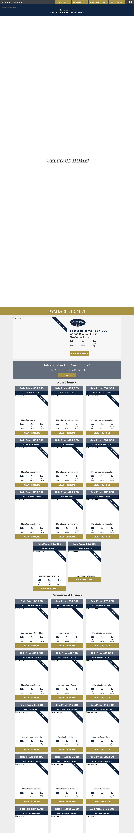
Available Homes (62, 13)
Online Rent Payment (98, 2)
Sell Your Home (117, 2)
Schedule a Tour (80, 2)
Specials (73, 13)
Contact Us (67, 375)
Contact (81, 13)
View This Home (79, 353)
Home (52, 13)
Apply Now (63, 2)
